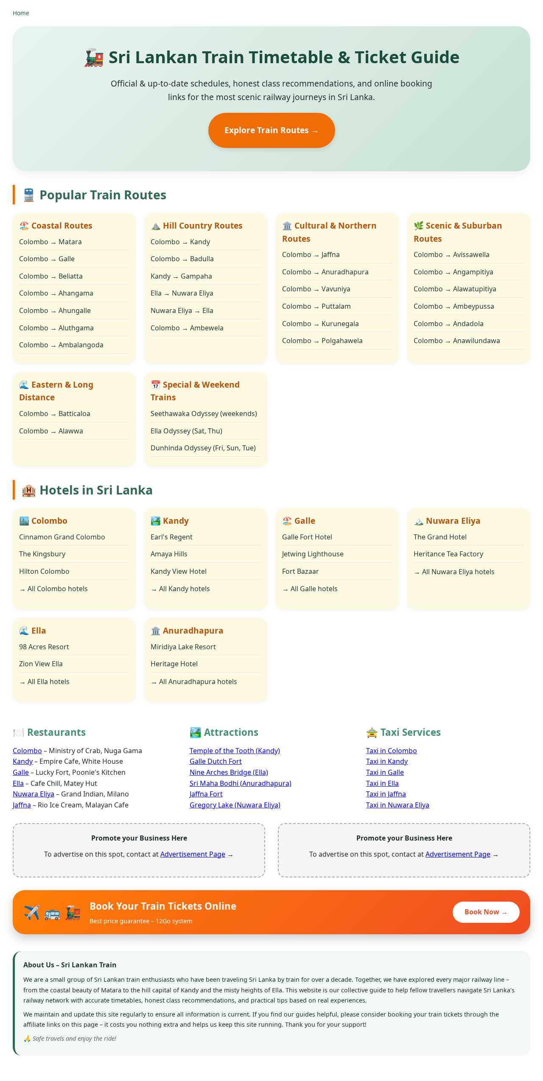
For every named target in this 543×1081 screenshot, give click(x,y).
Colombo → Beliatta (51, 276)
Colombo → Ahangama (56, 293)
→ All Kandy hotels (180, 588)
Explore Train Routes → (271, 130)
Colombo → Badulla (182, 258)
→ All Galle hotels (310, 588)
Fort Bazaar (300, 571)
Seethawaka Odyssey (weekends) (204, 413)
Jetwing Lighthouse (313, 554)
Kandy (23, 761)
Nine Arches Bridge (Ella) (229, 772)
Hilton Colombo (44, 571)
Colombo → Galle (47, 258)
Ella (18, 783)
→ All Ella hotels (44, 681)
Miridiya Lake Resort (183, 646)
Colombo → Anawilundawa (457, 340)
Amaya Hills (169, 554)
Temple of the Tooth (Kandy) (235, 750)
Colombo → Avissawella (452, 254)
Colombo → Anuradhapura (325, 272)
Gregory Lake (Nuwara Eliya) (235, 805)
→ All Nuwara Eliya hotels (454, 571)
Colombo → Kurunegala (320, 323)
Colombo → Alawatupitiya (455, 288)
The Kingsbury (42, 554)
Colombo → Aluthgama (56, 327)
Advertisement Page (192, 854)
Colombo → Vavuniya (316, 288)
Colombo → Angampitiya (453, 272)
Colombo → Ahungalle (55, 310)
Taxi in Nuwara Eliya (397, 805)
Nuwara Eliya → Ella (182, 310)
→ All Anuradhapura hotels (194, 681)
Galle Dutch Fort (216, 761)
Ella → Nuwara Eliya (182, 293)
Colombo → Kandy (180, 241)
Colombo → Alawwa (51, 431)
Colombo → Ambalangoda (61, 344)
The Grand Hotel (440, 537)
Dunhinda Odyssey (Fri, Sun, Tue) (203, 448)
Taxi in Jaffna (386, 794)
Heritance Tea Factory (448, 554)
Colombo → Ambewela (187, 327)
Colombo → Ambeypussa (454, 306)
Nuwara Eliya (33, 794)
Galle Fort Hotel (307, 537)
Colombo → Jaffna (311, 254)
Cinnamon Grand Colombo (62, 537)
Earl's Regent (172, 537)
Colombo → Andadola (449, 323)
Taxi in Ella (382, 783)
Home (21, 13)
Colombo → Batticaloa (54, 413)
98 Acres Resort (44, 646)
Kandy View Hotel (179, 571)
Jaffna (22, 805)
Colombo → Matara (50, 241)
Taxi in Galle (385, 772)
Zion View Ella (41, 663)
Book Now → (486, 911)
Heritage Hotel (174, 663)
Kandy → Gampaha (181, 276)
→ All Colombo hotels (53, 588)
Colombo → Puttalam (316, 306)
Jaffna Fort (206, 794)
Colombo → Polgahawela (322, 340)
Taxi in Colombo (391, 750)
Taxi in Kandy (387, 761)
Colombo (27, 750)
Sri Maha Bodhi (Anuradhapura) (240, 783)
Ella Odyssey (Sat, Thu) (186, 431)
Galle (21, 772)
